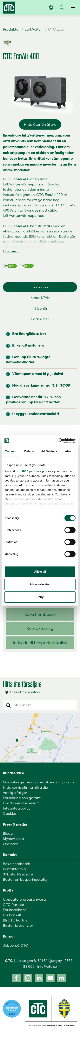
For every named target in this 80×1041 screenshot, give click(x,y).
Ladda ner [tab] (40, 319)
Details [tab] (29, 451)
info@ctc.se (47, 966)
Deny (40, 597)
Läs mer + (11, 251)
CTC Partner (13, 904)
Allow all (40, 571)
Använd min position (24, 692)
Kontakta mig (40, 628)
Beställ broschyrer (18, 925)
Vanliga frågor (15, 792)
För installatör (14, 910)
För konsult (12, 915)
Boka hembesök (40, 614)
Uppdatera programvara (24, 899)
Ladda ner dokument (21, 803)
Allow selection (40, 584)
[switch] (70, 530)
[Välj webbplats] (51, 7)
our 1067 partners (28, 471)
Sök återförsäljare (18, 874)
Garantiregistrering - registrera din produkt (39, 782)
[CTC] (9, 8)
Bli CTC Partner (16, 920)
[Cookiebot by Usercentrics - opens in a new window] (59, 440)
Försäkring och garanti (22, 798)
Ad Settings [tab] (49, 451)
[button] (62, 7)
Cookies (10, 813)
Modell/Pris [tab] (40, 297)
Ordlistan (10, 844)
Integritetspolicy (16, 808)
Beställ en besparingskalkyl (25, 879)
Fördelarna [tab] (40, 287)
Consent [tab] (11, 451)
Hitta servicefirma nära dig (25, 787)
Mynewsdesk (13, 838)
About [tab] (69, 451)
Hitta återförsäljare (40, 124)
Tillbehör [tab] (40, 308)
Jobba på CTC (15, 945)
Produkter (11, 29)
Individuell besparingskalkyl (40, 642)
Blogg (8, 833)
